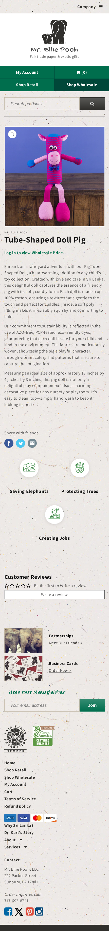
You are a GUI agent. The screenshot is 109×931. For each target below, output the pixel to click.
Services (15, 847)
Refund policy (17, 806)
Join (92, 705)
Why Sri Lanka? (19, 825)
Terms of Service (20, 799)
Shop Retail (27, 84)
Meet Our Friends (64, 642)
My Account (27, 72)
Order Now (58, 670)
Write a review (54, 594)
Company (90, 6)
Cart (8, 791)
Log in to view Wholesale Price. (34, 252)
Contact (12, 860)
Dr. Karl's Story (19, 832)
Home (10, 763)
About (13, 840)
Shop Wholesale (81, 84)
